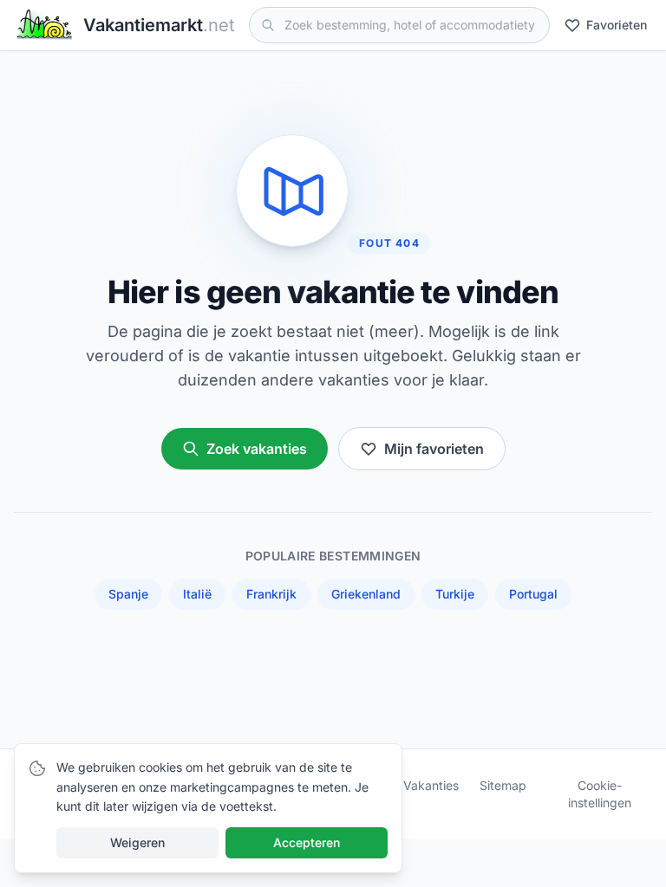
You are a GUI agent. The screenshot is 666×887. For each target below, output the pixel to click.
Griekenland (366, 593)
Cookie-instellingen (599, 794)
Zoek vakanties (256, 448)
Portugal (533, 593)
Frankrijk (271, 593)
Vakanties (431, 785)
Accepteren (306, 842)
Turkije (454, 593)
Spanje (128, 593)
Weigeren (137, 842)
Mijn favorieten (434, 448)
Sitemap (503, 785)
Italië (197, 593)
